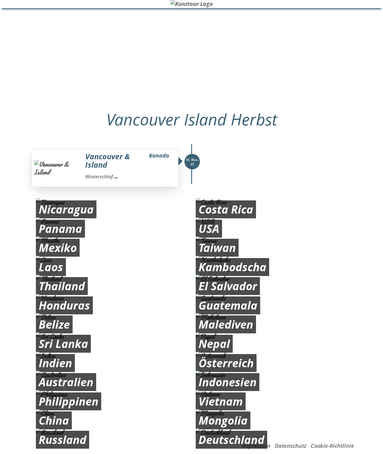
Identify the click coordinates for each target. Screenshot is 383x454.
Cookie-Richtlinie (332, 446)
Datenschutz (290, 446)
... (115, 176)
